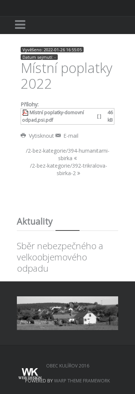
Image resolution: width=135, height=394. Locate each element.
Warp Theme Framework (82, 381)
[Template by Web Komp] (29, 374)
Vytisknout (41, 135)
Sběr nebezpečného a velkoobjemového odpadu (60, 256)
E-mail (70, 135)
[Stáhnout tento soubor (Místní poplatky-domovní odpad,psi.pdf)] (26, 112)
